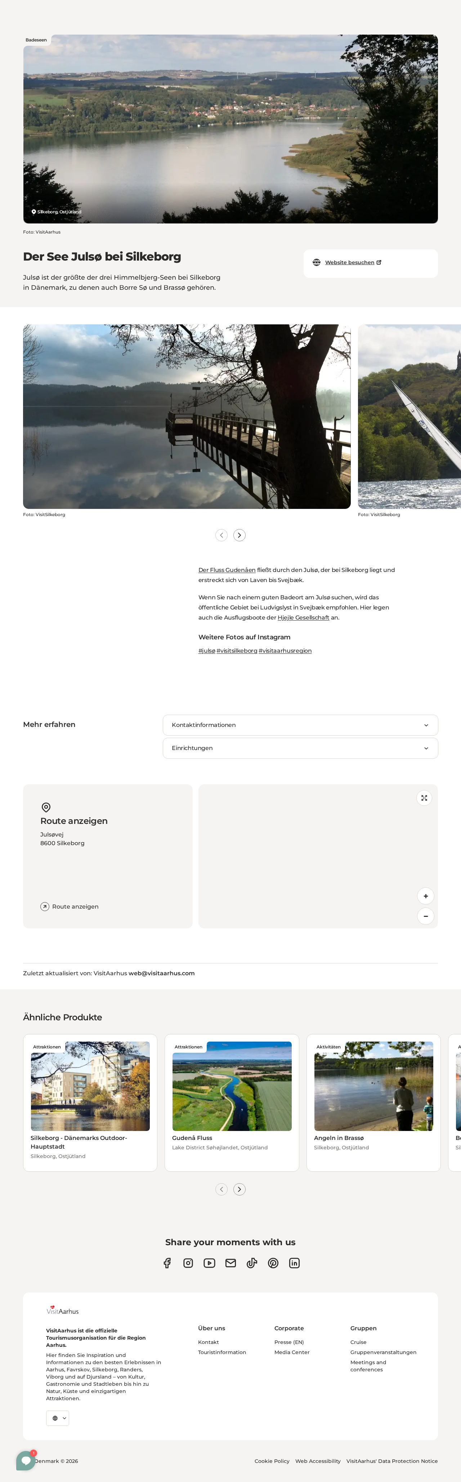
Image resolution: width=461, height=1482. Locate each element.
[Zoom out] (425, 916)
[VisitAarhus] (68, 1309)
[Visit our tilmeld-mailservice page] (230, 1263)
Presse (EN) (289, 1342)
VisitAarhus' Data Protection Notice (392, 1461)
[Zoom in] (425, 896)
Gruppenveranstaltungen (383, 1352)
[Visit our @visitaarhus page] (252, 1263)
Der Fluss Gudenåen (227, 570)
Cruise (358, 1342)
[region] (318, 856)
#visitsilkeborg (236, 650)
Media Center (292, 1352)
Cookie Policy (272, 1461)
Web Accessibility (318, 1461)
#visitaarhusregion (285, 650)
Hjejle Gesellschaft (304, 617)
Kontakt (208, 1342)
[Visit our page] (188, 1263)
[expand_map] (424, 798)
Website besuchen (350, 262)
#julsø (206, 650)
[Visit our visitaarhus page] (167, 1263)
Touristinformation (222, 1352)
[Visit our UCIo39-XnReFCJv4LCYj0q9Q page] (209, 1263)
